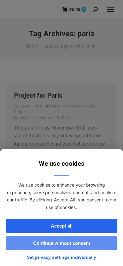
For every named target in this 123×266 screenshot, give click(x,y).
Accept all (62, 225)
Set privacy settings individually (61, 257)
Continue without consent (61, 243)
